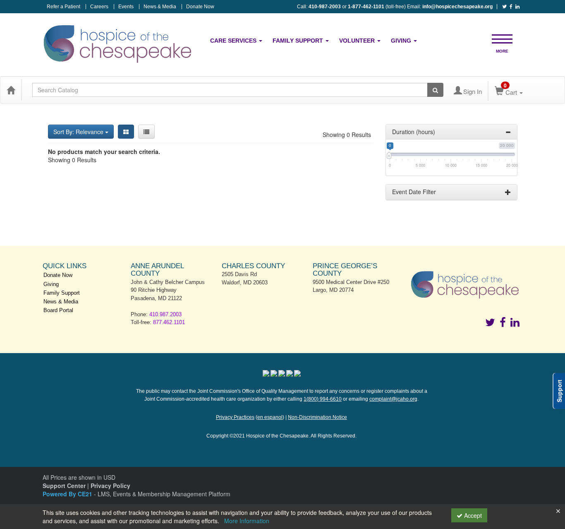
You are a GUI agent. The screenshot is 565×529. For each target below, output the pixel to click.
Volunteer (357, 40)
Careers (99, 6)
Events (126, 6)
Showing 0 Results (347, 134)
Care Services (234, 40)
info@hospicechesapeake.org (457, 7)
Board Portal (58, 310)
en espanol (269, 417)
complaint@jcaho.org (393, 399)
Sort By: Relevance (79, 131)
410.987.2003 (165, 314)
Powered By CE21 (68, 494)
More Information (246, 521)
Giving (402, 40)
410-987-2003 (325, 7)
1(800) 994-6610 (323, 399)
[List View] (146, 132)
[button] (502, 38)
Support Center (64, 485)
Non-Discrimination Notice (317, 417)
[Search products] (435, 90)
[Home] (10, 89)
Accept (472, 515)
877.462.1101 (169, 322)
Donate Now (200, 6)
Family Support (299, 40)
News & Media (160, 6)
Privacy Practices (235, 417)
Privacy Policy (110, 485)
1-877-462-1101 (366, 7)
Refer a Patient (63, 6)
